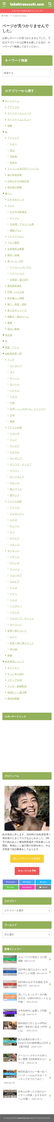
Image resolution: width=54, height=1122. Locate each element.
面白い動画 (13, 329)
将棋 (9, 125)
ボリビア (15, 538)
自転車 (13, 156)
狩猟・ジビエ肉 (15, 292)
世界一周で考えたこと (22, 643)
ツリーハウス (17, 273)
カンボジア (16, 365)
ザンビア (15, 446)
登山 (12, 150)
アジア (11, 359)
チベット (15, 378)
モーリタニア (17, 476)
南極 (9, 655)
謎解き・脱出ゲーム (18, 316)
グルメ (11, 205)
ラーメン (15, 218)
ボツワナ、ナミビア (21, 464)
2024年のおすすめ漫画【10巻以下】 (33, 984)
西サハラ (15, 495)
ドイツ (13, 593)
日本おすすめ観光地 (18, 181)
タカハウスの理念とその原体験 (32, 959)
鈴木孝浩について (14, 661)
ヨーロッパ (13, 550)
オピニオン (13, 667)
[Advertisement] (27, 743)
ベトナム (15, 390)
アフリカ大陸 (14, 427)
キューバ (15, 526)
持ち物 (13, 649)
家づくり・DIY (15, 261)
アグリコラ (13, 107)
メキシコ (15, 544)
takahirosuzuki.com (27, 4)
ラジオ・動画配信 (17, 686)
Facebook (11, 882)
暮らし (8, 193)
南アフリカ (16, 489)
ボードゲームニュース (19, 113)
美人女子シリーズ (17, 310)
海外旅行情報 (14, 187)
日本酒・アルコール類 (22, 224)
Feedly (11, 887)
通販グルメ (16, 230)
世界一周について (17, 630)
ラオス (13, 396)
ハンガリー (16, 606)
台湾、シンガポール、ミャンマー (28, 409)
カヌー (13, 144)
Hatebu (27, 882)
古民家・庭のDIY (19, 279)
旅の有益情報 (14, 174)
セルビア (15, 581)
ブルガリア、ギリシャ (22, 618)
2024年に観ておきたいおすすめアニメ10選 (32, 971)
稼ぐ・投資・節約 (17, 304)
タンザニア (16, 458)
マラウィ (15, 470)
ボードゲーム (12, 101)
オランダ (15, 563)
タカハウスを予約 (27, 871)
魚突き (13, 162)
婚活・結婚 (13, 255)
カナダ (13, 520)
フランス (15, 612)
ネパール (15, 384)
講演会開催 (13, 698)
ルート (13, 636)
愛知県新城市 (14, 285)
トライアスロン (15, 236)
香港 (12, 421)
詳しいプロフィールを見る (27, 858)
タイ (12, 372)
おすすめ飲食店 (18, 211)
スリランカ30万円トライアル (23, 168)
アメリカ (15, 507)
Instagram (28, 887)
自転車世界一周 (13, 353)
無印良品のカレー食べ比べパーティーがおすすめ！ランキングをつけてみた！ (25, 1077)
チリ (12, 532)
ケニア (13, 439)
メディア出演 (14, 680)
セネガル (15, 452)
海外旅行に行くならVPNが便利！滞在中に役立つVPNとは (32, 1027)
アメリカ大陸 (14, 501)
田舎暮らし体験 (15, 298)
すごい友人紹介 (15, 674)
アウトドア (13, 138)
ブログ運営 (13, 242)
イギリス (15, 556)
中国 (12, 402)
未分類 (8, 335)
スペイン (15, 569)
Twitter (44, 882)
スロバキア (16, 575)
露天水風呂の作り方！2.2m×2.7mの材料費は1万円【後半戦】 (33, 1043)
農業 (9, 322)
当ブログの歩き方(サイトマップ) (28, 11)
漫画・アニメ (12, 347)
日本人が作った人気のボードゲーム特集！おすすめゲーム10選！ (32, 1095)
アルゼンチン (17, 513)
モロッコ (15, 483)
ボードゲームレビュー (19, 119)
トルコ (13, 600)
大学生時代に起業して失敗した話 (32, 1012)
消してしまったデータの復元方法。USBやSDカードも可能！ (33, 998)
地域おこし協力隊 (17, 692)
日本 (12, 415)
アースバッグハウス (21, 267)
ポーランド (16, 624)
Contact (44, 887)
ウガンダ (15, 433)
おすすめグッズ (15, 199)
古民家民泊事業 (15, 249)
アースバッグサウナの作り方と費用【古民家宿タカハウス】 (32, 1059)
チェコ (13, 587)
